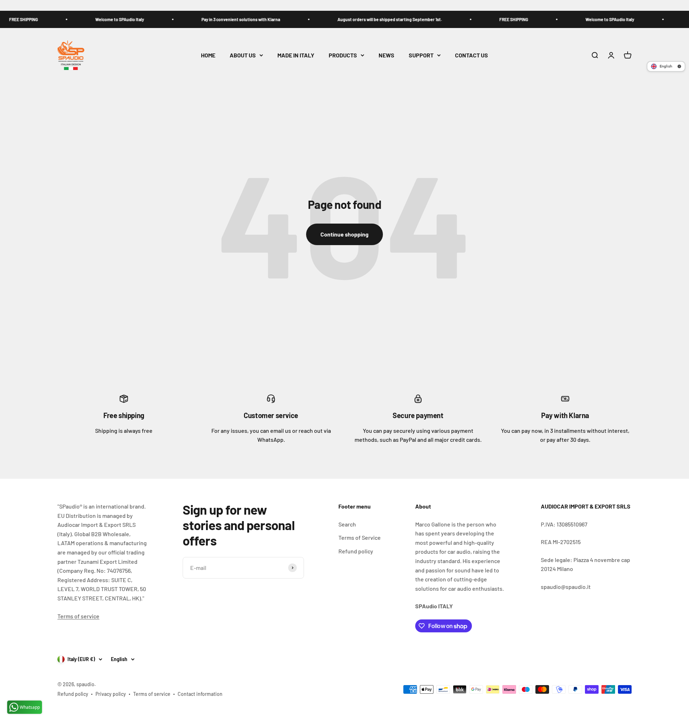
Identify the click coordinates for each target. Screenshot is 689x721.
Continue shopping (344, 234)
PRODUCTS (343, 55)
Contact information (200, 694)
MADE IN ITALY (295, 55)
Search (347, 524)
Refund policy (355, 551)
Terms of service (78, 616)
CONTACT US (471, 55)
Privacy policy (110, 694)
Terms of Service (359, 537)
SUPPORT (421, 55)
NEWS (386, 55)
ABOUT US (243, 55)
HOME (208, 55)
